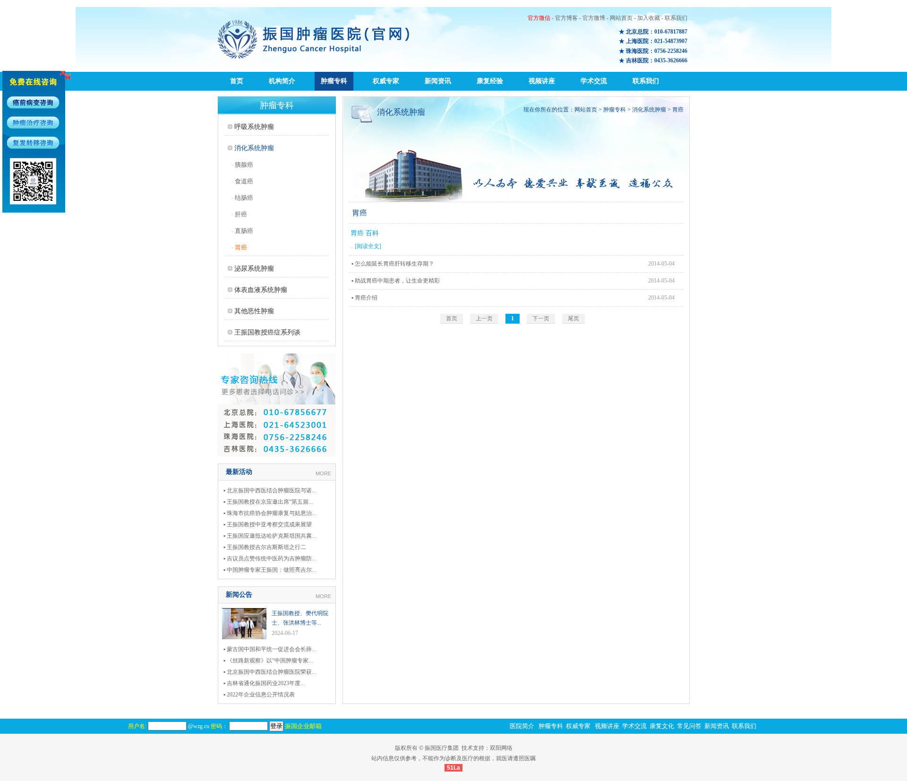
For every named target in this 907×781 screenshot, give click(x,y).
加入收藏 (648, 18)
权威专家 (386, 81)
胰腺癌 (244, 164)
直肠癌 (244, 230)
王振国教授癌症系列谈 (267, 332)
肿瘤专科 (334, 81)
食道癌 (244, 181)
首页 (236, 81)
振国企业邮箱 (303, 726)
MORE (323, 473)
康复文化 (662, 726)
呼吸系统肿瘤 (254, 126)
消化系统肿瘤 (254, 148)
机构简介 (282, 81)
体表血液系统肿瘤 (260, 289)
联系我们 (676, 18)
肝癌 (241, 214)
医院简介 (522, 726)
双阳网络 (501, 748)
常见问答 (689, 726)
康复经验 (490, 81)
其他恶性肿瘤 (254, 311)
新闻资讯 (438, 81)
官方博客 (566, 18)
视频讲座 (542, 81)
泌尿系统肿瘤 (254, 268)
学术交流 (594, 81)
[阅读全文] (368, 246)
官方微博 (593, 18)
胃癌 (241, 247)
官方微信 (539, 18)
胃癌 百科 (365, 233)
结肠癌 (244, 197)
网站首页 (621, 18)
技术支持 (473, 748)
